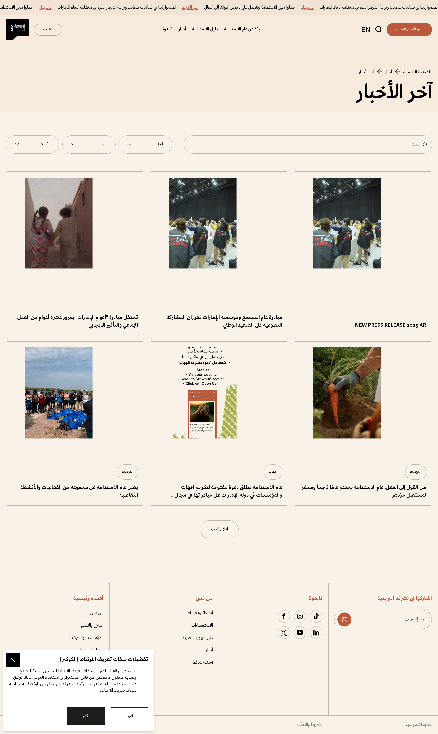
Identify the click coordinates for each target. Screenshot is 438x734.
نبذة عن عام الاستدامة (242, 29)
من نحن (96, 613)
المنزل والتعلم (92, 625)
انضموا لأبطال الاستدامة (409, 29)
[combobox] (145, 144)
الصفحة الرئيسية (417, 72)
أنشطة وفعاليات (200, 613)
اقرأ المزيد (203, 7)
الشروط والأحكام (309, 724)
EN (365, 29)
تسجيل (320, 7)
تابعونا (167, 29)
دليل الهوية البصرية (197, 638)
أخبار (182, 29)
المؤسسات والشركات (86, 638)
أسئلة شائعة (202, 662)
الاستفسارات (202, 625)
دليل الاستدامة (205, 29)
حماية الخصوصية (418, 724)
